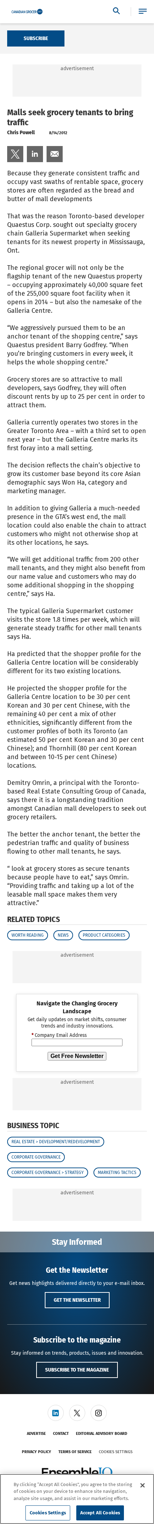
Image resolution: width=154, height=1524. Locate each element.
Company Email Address (59, 1035)
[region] (77, 1499)
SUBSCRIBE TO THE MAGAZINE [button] (77, 1370)
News (63, 935)
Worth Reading (27, 935)
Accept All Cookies (100, 1512)
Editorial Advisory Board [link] (101, 1433)
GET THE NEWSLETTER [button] (77, 1300)
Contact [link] (61, 1433)
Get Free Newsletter (77, 1056)
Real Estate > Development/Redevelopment (55, 1141)
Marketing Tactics (117, 1172)
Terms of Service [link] (75, 1452)
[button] (142, 11)
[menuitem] (15, 154)
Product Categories (104, 935)
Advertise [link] (36, 1433)
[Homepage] (27, 12)
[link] (15, 154)
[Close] (142, 1485)
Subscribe (36, 38)
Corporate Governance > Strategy (47, 1172)
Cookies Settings (116, 1452)
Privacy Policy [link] (36, 1452)
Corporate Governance (36, 1157)
